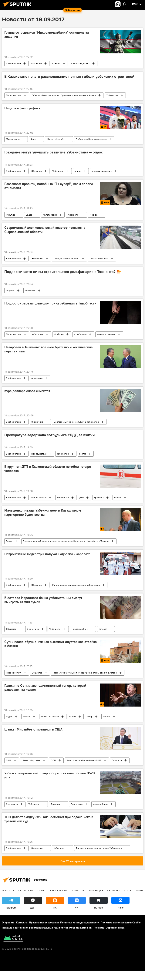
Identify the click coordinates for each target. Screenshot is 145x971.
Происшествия (13, 95)
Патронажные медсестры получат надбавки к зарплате (47, 554)
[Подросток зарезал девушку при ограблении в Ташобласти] (120, 312)
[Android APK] (13, 938)
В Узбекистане (13, 63)
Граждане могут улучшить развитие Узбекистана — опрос (53, 152)
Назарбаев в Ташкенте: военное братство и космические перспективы (48, 349)
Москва (93, 214)
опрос (78, 171)
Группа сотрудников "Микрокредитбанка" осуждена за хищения (46, 34)
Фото (33, 139)
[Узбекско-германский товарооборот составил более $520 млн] (120, 782)
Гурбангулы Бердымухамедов (91, 139)
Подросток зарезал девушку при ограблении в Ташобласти (50, 303)
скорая (117, 497)
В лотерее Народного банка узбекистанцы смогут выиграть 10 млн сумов (43, 600)
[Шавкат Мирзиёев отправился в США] (120, 738)
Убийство (59, 334)
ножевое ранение (106, 334)
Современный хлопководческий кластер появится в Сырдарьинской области (44, 230)
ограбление (80, 334)
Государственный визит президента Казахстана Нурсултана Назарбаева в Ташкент (66, 541)
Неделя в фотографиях (22, 108)
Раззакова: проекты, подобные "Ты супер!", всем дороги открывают (48, 186)
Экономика (37, 258)
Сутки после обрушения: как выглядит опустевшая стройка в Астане (50, 644)
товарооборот (100, 804)
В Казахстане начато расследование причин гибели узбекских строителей (69, 76)
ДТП (81, 497)
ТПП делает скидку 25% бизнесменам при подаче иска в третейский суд (48, 819)
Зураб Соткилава (50, 716)
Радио (9, 541)
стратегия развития (102, 171)
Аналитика (36, 378)
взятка (82, 453)
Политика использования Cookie (121, 922)
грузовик (99, 497)
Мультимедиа (13, 139)
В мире (41, 890)
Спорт (128, 890)
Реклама (99, 927)
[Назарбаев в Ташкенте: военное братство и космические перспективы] (120, 356)
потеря (106, 716)
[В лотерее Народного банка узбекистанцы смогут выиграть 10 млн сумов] (120, 607)
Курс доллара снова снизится (27, 391)
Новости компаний (80, 927)
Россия (26, 716)
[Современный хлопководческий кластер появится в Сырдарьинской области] (120, 237)
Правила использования (44, 922)
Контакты (22, 922)
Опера (72, 716)
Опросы (10, 290)
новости (8, 890)
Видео (29, 214)
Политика (117, 760)
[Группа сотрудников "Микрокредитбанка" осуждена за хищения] (120, 41)
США (8, 760)
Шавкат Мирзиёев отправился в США (33, 729)
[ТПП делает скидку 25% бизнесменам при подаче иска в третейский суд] (120, 826)
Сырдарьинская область (66, 258)
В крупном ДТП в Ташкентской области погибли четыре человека (47, 469)
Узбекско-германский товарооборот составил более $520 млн (49, 775)
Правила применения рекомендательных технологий (35, 927)
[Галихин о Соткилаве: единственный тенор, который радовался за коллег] (120, 695)
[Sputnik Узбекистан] (18, 7)
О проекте (8, 922)
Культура (10, 214)
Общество (36, 63)
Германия (55, 804)
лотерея (103, 628)
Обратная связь (115, 927)
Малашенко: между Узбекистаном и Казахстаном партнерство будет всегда (42, 512)
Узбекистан (112, 95)
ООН (53, 760)
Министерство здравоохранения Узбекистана (76, 584)
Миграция (96, 890)
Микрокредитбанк (80, 63)
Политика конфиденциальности (79, 922)
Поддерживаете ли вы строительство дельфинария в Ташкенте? (60, 271)
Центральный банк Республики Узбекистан (76, 421)
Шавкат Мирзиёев (56, 139)
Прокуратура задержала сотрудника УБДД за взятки (49, 435)
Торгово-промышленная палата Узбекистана (99, 848)
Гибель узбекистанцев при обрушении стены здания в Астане (64, 95)
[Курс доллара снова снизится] (120, 400)
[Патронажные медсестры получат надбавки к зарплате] (120, 563)
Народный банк (80, 628)
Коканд (56, 63)
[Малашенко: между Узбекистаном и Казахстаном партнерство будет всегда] (120, 519)
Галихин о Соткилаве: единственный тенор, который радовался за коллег (45, 688)
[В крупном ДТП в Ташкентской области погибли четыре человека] (120, 476)
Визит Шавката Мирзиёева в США (83, 760)
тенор (89, 716)
